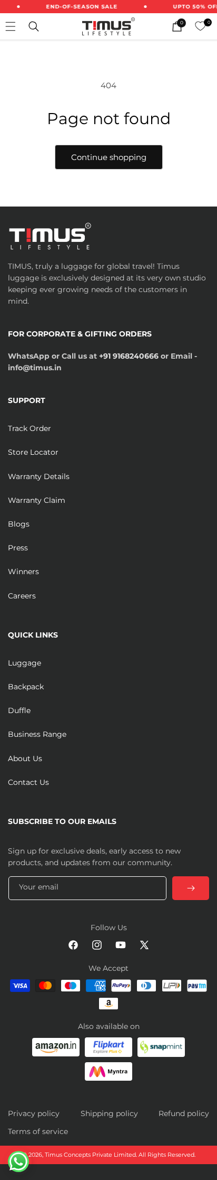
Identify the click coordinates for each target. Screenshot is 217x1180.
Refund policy (184, 1113)
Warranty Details (39, 476)
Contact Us (28, 782)
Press (18, 547)
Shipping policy (109, 1113)
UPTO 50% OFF (192, 6)
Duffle (19, 710)
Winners (23, 571)
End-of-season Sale (78, 6)
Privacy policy (34, 1113)
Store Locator (33, 452)
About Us (25, 758)
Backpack (26, 686)
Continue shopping (108, 157)
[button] (33, 26)
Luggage (24, 663)
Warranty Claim (36, 500)
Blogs (18, 524)
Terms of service (38, 1131)
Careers (22, 596)
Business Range (37, 734)
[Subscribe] (190, 888)
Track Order (29, 428)
